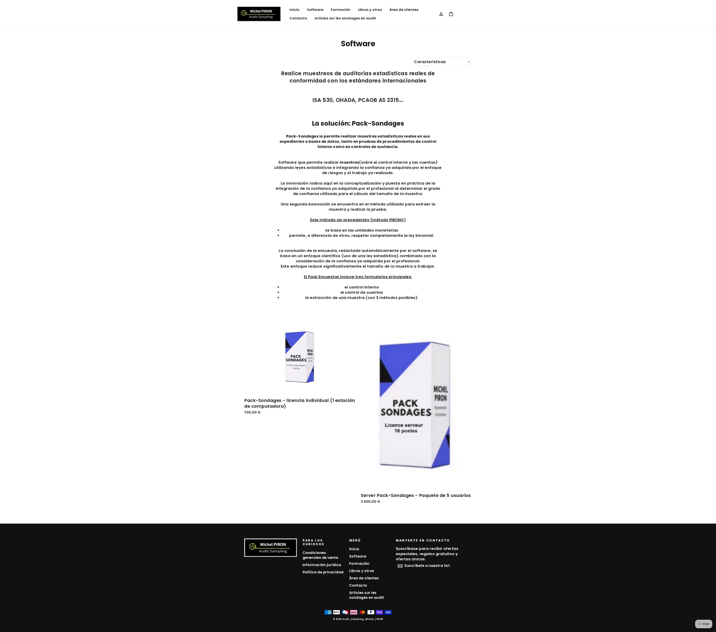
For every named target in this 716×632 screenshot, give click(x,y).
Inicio (294, 9)
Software (315, 9)
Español (464, 14)
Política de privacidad (323, 572)
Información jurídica (322, 564)
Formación (341, 9)
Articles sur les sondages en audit (345, 18)
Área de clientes (404, 9)
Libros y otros (370, 9)
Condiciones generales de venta (320, 555)
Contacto (298, 18)
